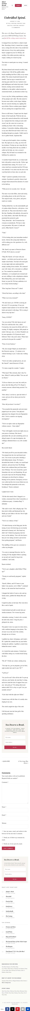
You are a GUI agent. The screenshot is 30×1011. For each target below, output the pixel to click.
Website (4, 823)
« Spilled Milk (6, 761)
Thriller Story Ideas (9, 993)
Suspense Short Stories (7, 980)
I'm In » (15, 747)
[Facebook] (7, 1009)
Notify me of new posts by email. (13, 844)
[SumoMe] (28, 1009)
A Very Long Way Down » (23, 762)
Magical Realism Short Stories (19, 980)
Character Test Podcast (19, 968)
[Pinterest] (17, 1009)
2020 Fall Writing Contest (15, 25)
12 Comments (16, 27)
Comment (5, 782)
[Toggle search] (12, 5)
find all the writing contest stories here (15, 38)
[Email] (23, 1009)
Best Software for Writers (15, 970)
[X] (12, 1009)
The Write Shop (14, 966)
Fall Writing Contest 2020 (16, 23)
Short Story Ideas (6, 991)
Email (4, 815)
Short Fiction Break (4, 3)
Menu (25, 5)
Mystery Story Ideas (14, 991)
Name (4, 807)
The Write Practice (6, 966)
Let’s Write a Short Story (7, 968)
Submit (18, 5)
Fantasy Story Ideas (19, 993)
